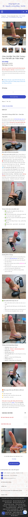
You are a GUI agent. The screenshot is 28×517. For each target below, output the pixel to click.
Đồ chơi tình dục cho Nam (9, 504)
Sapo (26, 498)
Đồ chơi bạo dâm (8, 502)
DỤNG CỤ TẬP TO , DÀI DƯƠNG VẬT (10, 509)
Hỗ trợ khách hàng (6, 482)
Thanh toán (4, 494)
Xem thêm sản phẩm (14, 463)
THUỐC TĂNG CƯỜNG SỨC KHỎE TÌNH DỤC (14, 514)
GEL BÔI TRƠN (23, 509)
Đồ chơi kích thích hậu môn (18, 502)
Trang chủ (3, 16)
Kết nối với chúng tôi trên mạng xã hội (11, 490)
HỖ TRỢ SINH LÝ (14, 515)
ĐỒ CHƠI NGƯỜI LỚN (7, 501)
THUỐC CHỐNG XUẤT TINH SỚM (20, 512)
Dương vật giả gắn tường (12, 16)
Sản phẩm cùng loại (6, 424)
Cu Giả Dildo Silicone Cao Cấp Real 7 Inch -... (14, 456)
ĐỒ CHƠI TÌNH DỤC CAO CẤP (19, 501)
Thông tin (3, 486)
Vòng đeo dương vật (12, 505)
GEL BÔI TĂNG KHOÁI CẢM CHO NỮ (14, 510)
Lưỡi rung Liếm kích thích (11, 507)
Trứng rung (5, 505)
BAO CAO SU (20, 507)
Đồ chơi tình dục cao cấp (7, 417)
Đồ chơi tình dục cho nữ (20, 504)
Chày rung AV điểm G (22, 505)
